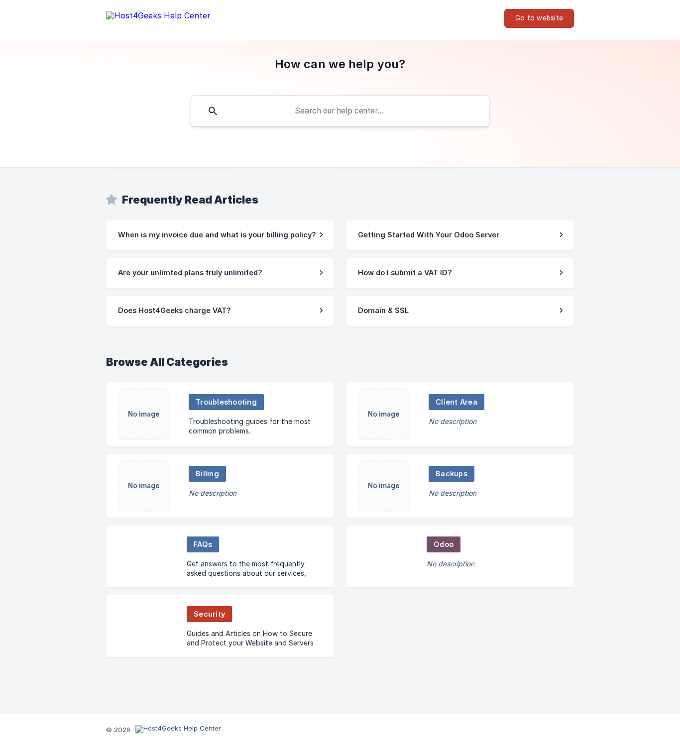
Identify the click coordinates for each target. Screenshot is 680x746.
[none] (158, 17)
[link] (220, 235)
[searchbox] (340, 111)
